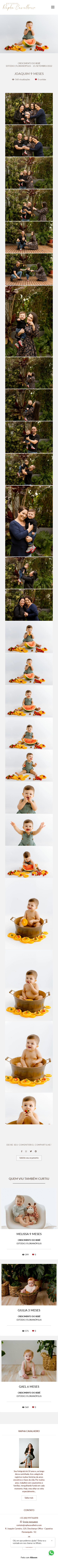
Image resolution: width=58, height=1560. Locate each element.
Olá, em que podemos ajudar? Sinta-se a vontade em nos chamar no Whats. (29, 1542)
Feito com (29, 1557)
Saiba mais (29, 1498)
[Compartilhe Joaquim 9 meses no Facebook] (21, 1151)
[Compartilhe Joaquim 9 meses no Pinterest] (36, 1151)
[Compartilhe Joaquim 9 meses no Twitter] (31, 1151)
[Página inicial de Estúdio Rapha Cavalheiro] (19, 7)
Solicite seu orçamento (29, 1158)
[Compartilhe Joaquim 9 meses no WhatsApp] (26, 1151)
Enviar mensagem (30, 1522)
